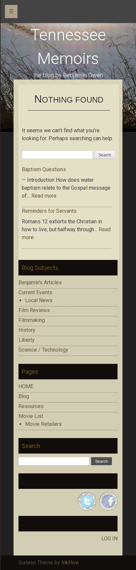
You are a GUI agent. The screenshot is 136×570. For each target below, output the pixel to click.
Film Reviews (34, 310)
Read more (43, 196)
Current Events (35, 292)
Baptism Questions (44, 169)
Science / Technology (43, 350)
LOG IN (109, 538)
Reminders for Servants (49, 211)
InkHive (70, 562)
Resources (31, 406)
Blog (23, 396)
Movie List (30, 416)
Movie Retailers (43, 424)
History (26, 330)
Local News (38, 300)
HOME (25, 386)
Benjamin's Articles (40, 282)
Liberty (26, 340)
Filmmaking (31, 320)
